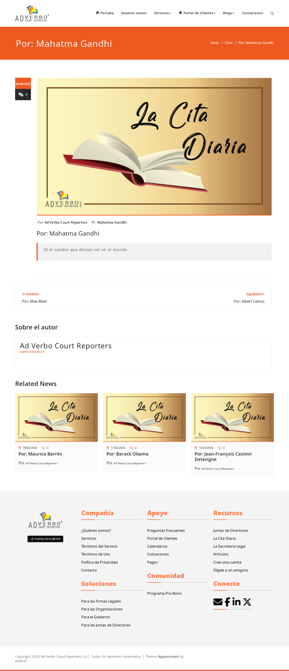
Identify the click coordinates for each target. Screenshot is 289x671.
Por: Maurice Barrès (40, 454)
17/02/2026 (118, 448)
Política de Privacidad (99, 562)
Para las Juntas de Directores (106, 625)
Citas (229, 42)
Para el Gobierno (95, 616)
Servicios (88, 538)
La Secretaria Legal (229, 546)
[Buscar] (272, 13)
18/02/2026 (30, 448)
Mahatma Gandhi (112, 222)
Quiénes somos (134, 13)
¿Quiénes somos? (96, 530)
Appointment (168, 656)
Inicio (214, 42)
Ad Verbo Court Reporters (65, 222)
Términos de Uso (95, 554)
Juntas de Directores (230, 530)
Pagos (152, 562)
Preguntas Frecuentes (166, 530)
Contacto (89, 570)
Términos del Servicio (99, 546)
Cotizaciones (158, 554)
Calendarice (157, 546)
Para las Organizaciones (102, 609)
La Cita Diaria (224, 538)
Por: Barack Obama (128, 454)
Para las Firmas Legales (101, 601)
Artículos (220, 554)
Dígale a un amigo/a (230, 570)
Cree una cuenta (227, 562)
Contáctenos (252, 13)
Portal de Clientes (162, 538)
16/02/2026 (206, 448)
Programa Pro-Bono (164, 593)
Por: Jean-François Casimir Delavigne (223, 456)
